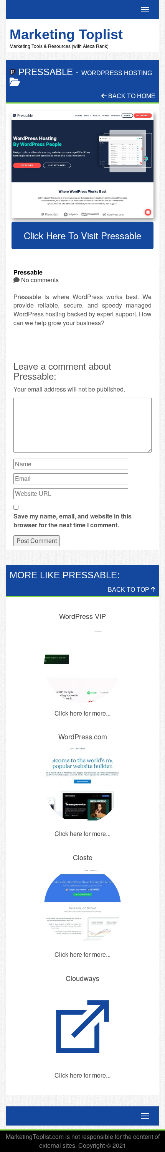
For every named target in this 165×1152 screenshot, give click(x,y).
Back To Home (131, 96)
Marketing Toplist (66, 34)
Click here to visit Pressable (82, 235)
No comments (40, 279)
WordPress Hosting (116, 73)
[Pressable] (82, 164)
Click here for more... (82, 713)
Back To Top (129, 589)
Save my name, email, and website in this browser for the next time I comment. (72, 520)
